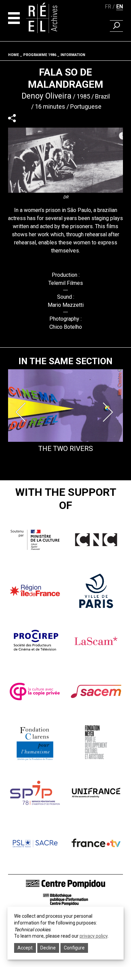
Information (72, 55)
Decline (48, 947)
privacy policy (93, 936)
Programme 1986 (39, 55)
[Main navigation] (14, 18)
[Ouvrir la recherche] (116, 26)
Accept (25, 947)
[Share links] (12, 118)
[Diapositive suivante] (109, 412)
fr (108, 6)
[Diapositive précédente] (22, 412)
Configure (74, 947)
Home (13, 55)
